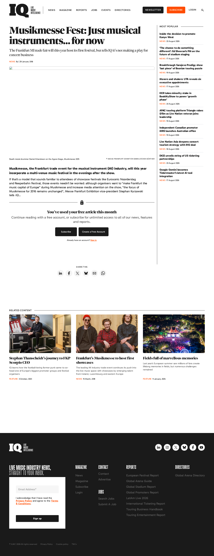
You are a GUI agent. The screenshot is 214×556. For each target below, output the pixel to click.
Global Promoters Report (142, 492)
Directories (122, 10)
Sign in (93, 240)
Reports (81, 10)
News (51, 10)
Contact (103, 474)
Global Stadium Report (141, 487)
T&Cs (74, 544)
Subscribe (176, 10)
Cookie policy (62, 544)
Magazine (65, 10)
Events (106, 10)
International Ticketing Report (145, 503)
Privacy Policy (46, 544)
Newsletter (153, 10)
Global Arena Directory (190, 475)
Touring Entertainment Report (145, 515)
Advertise (104, 479)
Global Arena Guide (139, 481)
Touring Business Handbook (144, 509)
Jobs (94, 10)
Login (192, 9)
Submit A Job (107, 504)
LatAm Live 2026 (137, 498)
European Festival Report (142, 475)
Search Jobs (106, 498)
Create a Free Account (93, 231)
